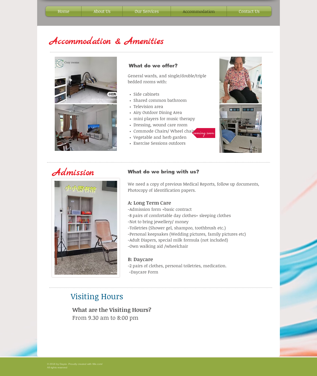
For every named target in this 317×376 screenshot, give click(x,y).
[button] (203, 133)
